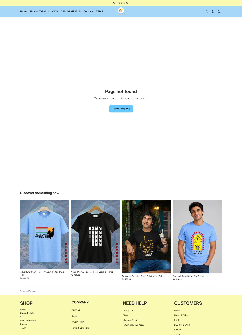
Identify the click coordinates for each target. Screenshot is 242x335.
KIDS (22, 316)
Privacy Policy (78, 322)
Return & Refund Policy (133, 325)
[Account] (213, 11)
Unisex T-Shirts (27, 313)
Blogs (74, 316)
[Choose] (65, 264)
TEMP (23, 327)
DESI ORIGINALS (28, 320)
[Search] (207, 11)
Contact (23, 324)
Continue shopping (121, 108)
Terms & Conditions (80, 327)
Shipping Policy (130, 320)
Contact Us (128, 310)
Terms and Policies (27, 291)
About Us (76, 310)
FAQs (125, 315)
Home (22, 309)
